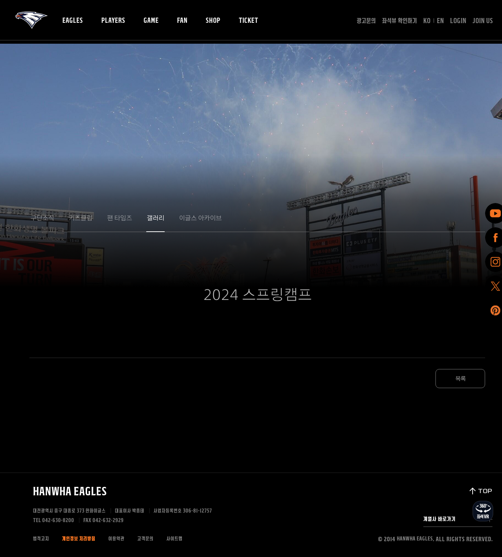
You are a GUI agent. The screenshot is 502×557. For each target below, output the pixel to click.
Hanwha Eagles (70, 491)
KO (427, 21)
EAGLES (72, 21)
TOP (485, 491)
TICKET (248, 21)
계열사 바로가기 (439, 519)
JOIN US (483, 21)
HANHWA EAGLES (32, 20)
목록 (460, 378)
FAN (182, 21)
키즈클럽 (80, 218)
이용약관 (116, 539)
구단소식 (42, 218)
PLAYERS (113, 21)
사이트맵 (174, 539)
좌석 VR (483, 511)
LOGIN (458, 21)
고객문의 (145, 539)
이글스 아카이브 (200, 218)
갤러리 (155, 218)
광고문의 (366, 21)
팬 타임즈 (119, 218)
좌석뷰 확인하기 (399, 21)
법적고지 (41, 539)
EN (440, 21)
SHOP (213, 21)
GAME (151, 21)
